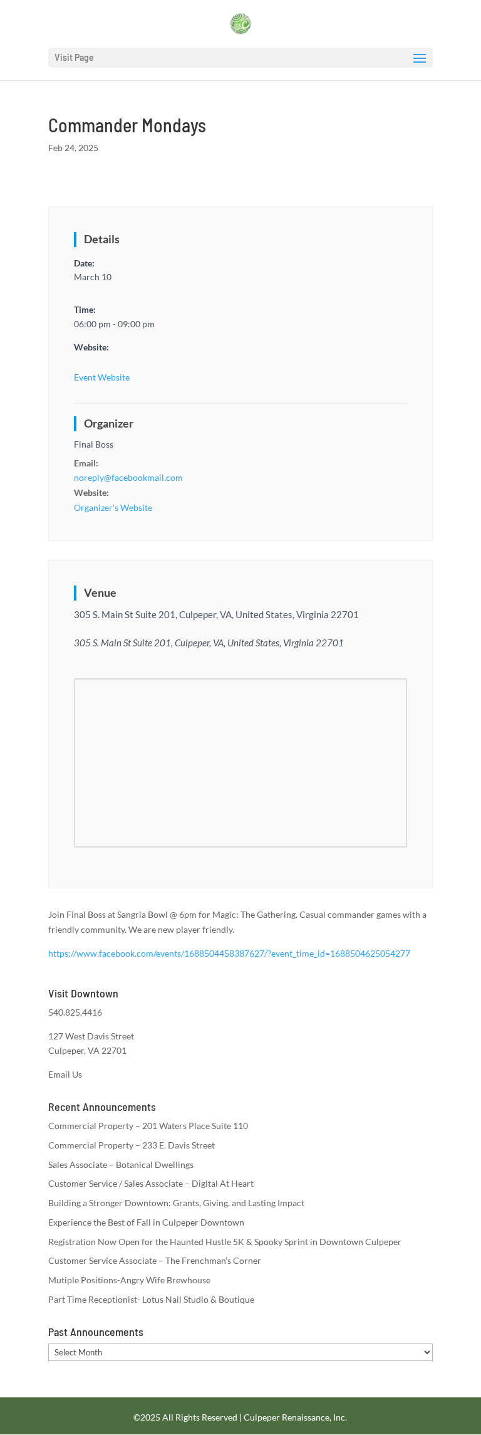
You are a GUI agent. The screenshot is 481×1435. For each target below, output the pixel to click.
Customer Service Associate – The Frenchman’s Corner (154, 1260)
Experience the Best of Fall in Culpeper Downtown (146, 1222)
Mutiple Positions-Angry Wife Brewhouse (129, 1280)
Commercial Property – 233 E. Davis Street (131, 1145)
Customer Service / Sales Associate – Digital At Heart (151, 1183)
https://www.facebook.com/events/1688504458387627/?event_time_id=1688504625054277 (229, 953)
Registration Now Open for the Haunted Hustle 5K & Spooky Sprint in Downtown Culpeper (224, 1241)
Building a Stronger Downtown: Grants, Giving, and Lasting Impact (176, 1202)
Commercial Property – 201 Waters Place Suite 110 (148, 1125)
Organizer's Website (113, 507)
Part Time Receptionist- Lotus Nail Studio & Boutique (151, 1299)
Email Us (65, 1074)
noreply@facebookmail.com (128, 477)
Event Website (102, 377)
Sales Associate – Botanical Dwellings (121, 1164)
